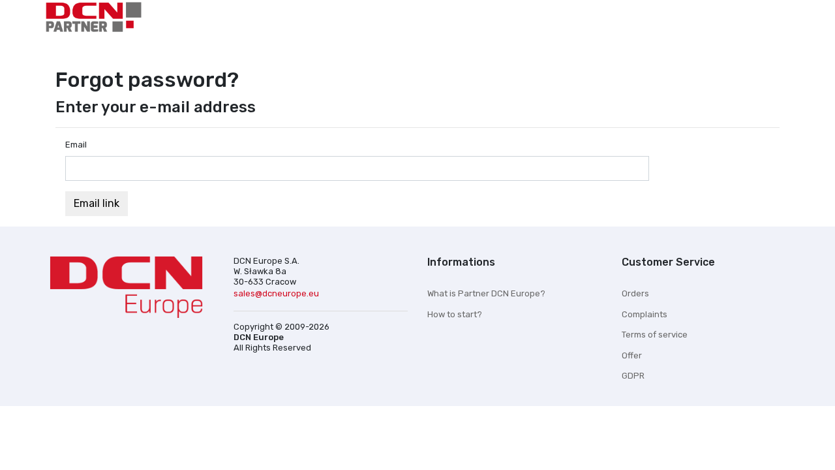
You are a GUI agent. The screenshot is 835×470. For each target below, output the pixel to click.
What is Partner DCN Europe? (486, 293)
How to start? (454, 314)
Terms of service (655, 334)
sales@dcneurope (276, 293)
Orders (635, 293)
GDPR (633, 376)
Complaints (644, 314)
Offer (632, 355)
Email (76, 144)
